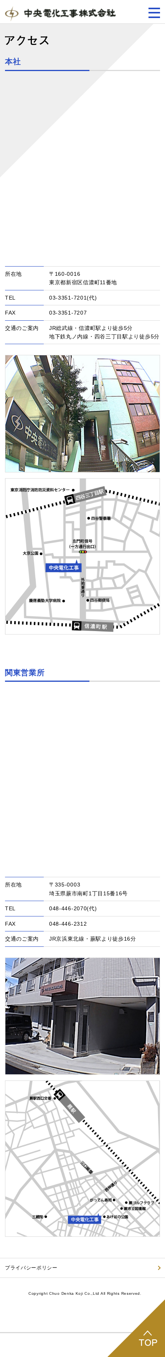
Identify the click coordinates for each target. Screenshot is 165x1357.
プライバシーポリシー (31, 1268)
